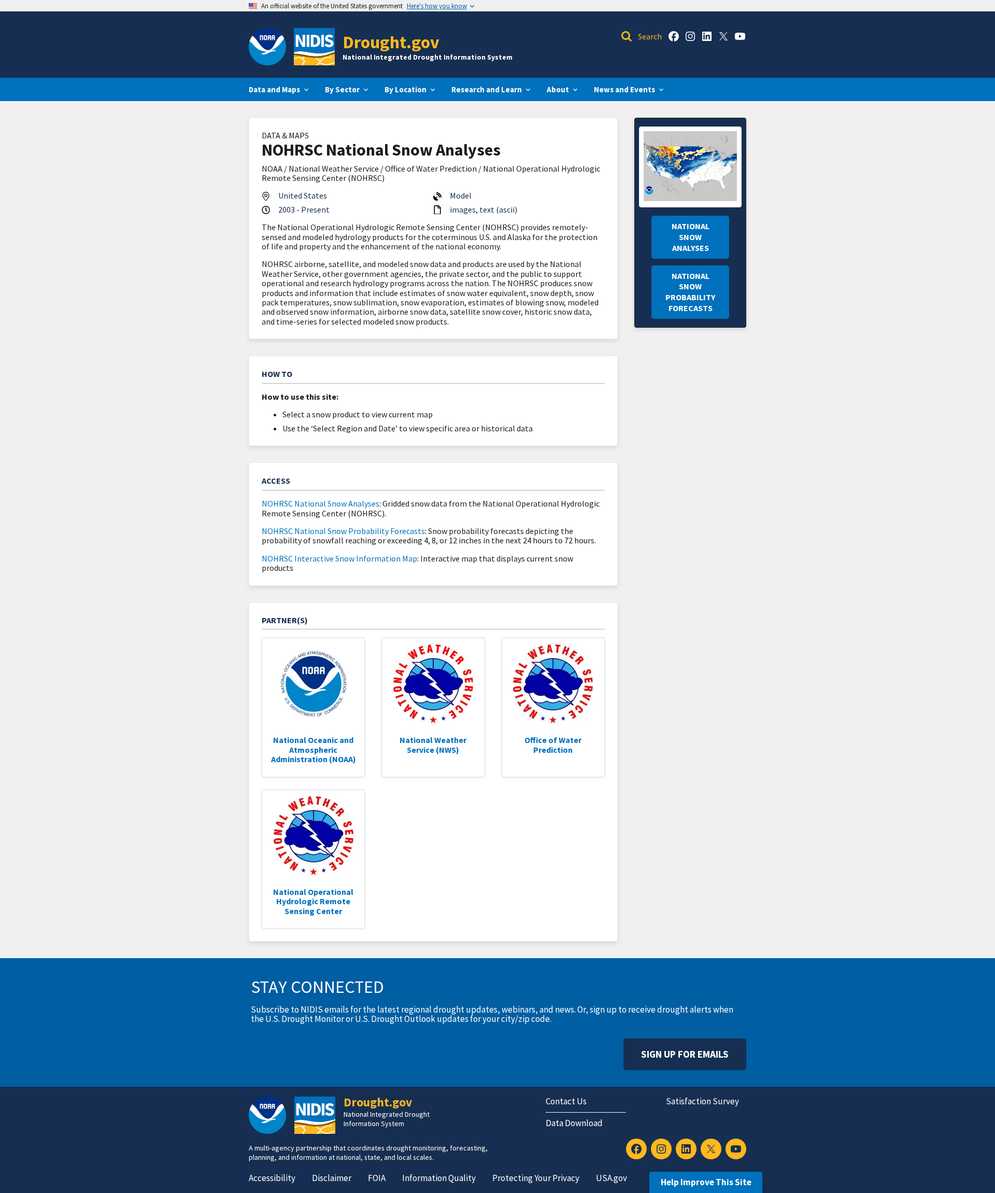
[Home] (314, 46)
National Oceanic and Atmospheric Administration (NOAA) (313, 749)
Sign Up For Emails (685, 1054)
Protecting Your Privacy (535, 1178)
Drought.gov (391, 42)
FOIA (377, 1178)
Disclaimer (331, 1178)
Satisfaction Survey (702, 1101)
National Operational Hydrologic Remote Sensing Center (313, 901)
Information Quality (439, 1178)
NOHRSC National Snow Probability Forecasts (343, 531)
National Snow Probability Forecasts (690, 292)
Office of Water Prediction (552, 744)
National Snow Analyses (690, 237)
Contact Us (566, 1101)
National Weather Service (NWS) (433, 744)
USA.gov (611, 1178)
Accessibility (272, 1178)
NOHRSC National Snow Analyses (320, 503)
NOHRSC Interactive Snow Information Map (339, 558)
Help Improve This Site (706, 1182)
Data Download (574, 1123)
